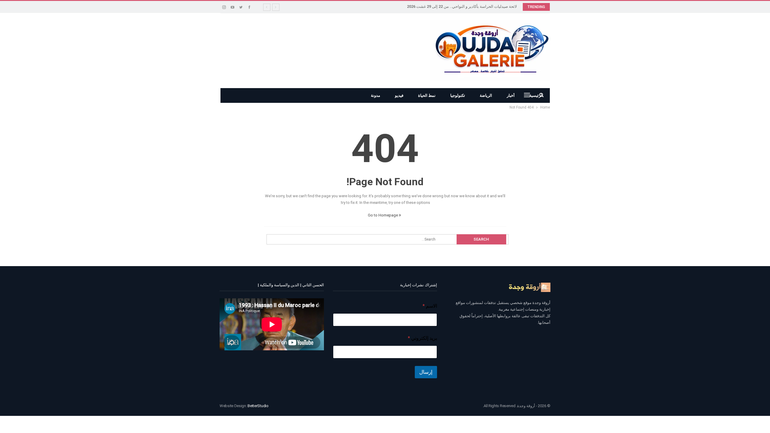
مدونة (375, 95)
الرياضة (486, 95)
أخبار (511, 95)
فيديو (399, 95)
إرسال (426, 372)
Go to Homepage (383, 215)
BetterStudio (258, 406)
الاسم (430, 306)
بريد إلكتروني (422, 338)
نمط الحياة (427, 95)
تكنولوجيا (457, 95)
